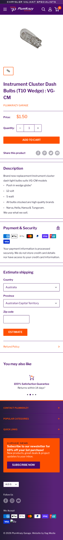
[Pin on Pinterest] (44, 152)
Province (8, 295)
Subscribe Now (23, 464)
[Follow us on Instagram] (12, 500)
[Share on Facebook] (38, 152)
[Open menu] (5, 9)
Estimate (15, 332)
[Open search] (43, 9)
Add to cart (31, 139)
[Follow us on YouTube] (18, 500)
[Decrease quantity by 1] (20, 128)
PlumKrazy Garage (15, 105)
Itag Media (49, 533)
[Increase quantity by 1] (37, 128)
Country (8, 279)
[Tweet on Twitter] (51, 152)
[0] (57, 9)
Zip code (8, 311)
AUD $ (8, 484)
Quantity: (8, 128)
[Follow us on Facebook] (5, 500)
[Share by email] (57, 152)
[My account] (50, 9)
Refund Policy (11, 346)
